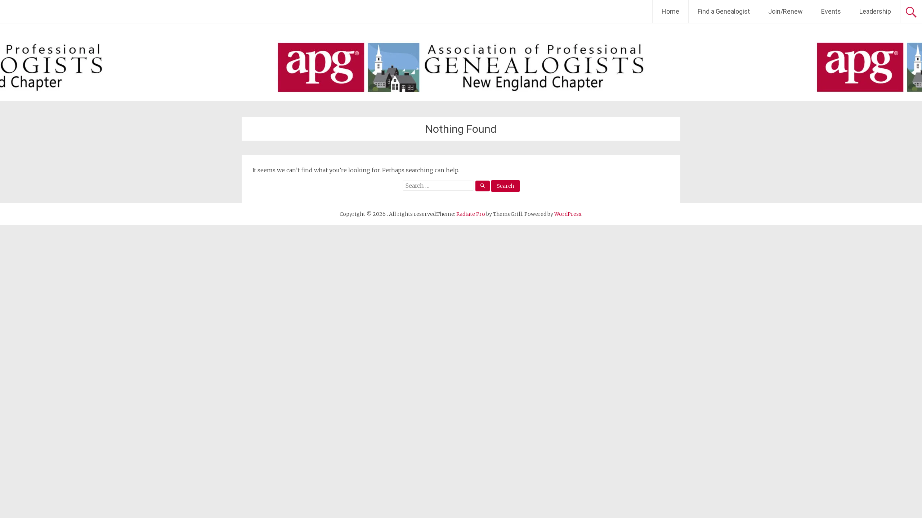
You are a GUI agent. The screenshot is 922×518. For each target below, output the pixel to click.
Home (670, 11)
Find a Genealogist (724, 11)
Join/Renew (785, 11)
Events (831, 11)
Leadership (875, 11)
